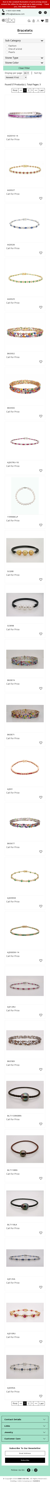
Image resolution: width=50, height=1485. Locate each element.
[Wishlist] (42, 20)
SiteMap (13, 1481)
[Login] (33, 20)
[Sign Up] (38, 20)
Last (41, 90)
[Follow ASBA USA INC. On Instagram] (45, 12)
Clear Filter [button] (24, 68)
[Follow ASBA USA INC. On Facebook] (40, 12)
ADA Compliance (25, 1481)
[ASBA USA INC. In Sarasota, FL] (8, 20)
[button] (29, 20)
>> (36, 90)
